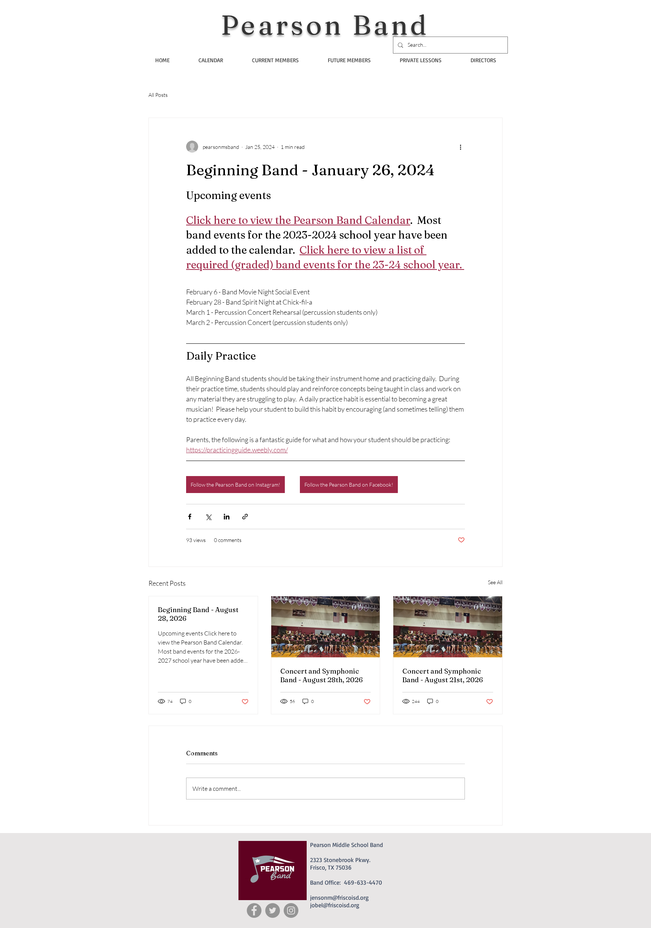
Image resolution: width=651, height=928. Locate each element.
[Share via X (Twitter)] (208, 516)
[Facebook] (254, 910)
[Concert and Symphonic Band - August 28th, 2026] (325, 626)
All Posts (158, 95)
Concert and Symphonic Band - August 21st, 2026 (442, 675)
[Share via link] (245, 516)
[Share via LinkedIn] (226, 516)
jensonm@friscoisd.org (339, 897)
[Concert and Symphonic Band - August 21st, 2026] (447, 626)
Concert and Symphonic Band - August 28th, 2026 (321, 675)
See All (495, 582)
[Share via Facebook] (189, 516)
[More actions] (460, 146)
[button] (275, 60)
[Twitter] (272, 910)
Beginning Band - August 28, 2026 (198, 614)
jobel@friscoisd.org (334, 905)
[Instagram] (291, 910)
